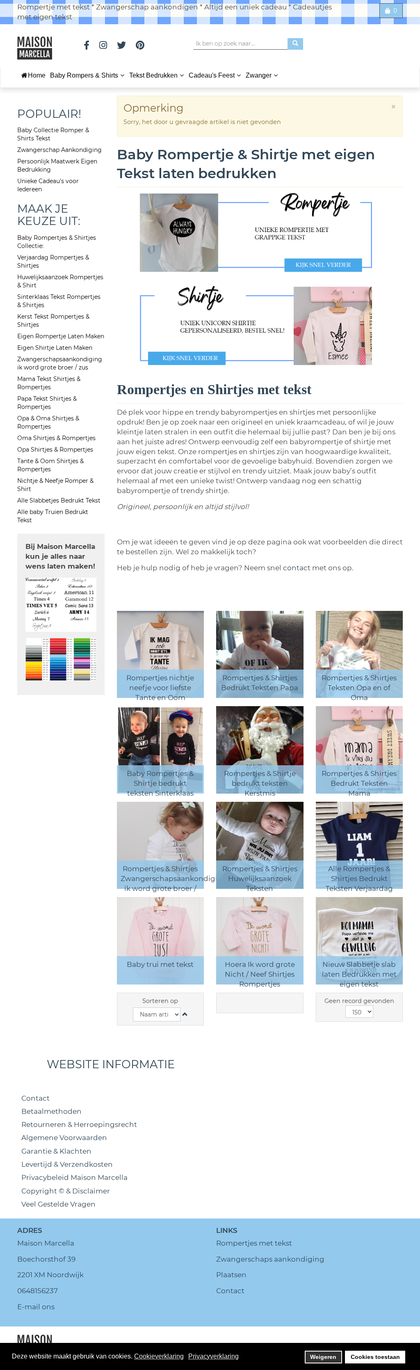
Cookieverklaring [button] (159, 1356)
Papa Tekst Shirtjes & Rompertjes (47, 403)
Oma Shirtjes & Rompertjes (56, 438)
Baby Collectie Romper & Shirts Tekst (53, 134)
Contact (35, 1098)
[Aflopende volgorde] (185, 1014)
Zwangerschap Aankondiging (59, 150)
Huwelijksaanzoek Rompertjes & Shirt (60, 281)
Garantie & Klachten (56, 1151)
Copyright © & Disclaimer (65, 1191)
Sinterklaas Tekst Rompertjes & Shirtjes (58, 301)
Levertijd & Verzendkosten (67, 1164)
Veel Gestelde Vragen (58, 1204)
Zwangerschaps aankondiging (270, 1259)
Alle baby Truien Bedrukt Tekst (52, 516)
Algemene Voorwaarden (64, 1138)
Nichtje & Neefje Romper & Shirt (55, 485)
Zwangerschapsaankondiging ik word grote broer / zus (59, 363)
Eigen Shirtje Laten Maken (54, 347)
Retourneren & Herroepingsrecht (79, 1124)
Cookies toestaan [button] (375, 1357)
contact (297, 568)
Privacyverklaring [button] (213, 1356)
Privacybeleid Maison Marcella (74, 1177)
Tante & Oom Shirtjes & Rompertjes (50, 465)
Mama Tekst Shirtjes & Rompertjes (48, 383)
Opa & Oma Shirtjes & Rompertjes (48, 422)
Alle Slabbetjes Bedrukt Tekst (58, 500)
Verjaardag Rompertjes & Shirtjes (53, 261)
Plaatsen (231, 1275)
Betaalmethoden (51, 1111)
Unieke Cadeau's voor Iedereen (48, 185)
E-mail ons (36, 1307)
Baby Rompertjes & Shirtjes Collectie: (56, 242)
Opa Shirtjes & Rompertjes (55, 449)
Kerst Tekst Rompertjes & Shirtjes (53, 320)
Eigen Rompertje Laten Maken (60, 336)
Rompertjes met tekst (254, 1243)
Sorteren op (160, 1001)
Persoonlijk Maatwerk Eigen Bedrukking (57, 165)
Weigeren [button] (323, 1357)
